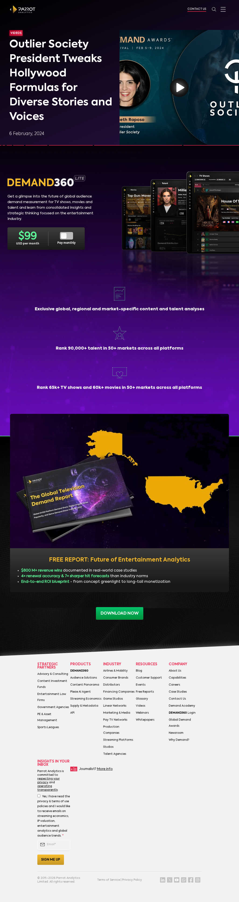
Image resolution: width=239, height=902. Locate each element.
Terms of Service (108, 880)
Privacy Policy (132, 880)
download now (120, 613)
